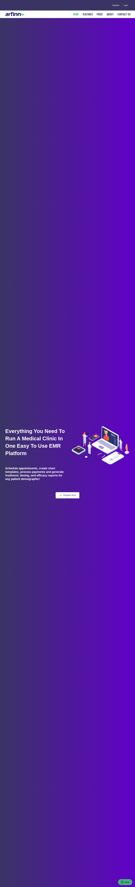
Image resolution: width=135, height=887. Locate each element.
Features (88, 14)
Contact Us (124, 14)
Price (100, 14)
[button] (67, 495)
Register (115, 5)
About (110, 14)
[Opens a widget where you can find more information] (125, 882)
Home (76, 14)
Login (125, 5)
